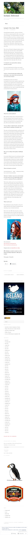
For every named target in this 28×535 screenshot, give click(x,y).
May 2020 (6, 348)
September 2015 (7, 364)
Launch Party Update (9, 274)
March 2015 (7, 372)
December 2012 (7, 418)
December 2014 (7, 377)
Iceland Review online (15, 248)
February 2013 (7, 415)
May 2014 (6, 389)
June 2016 (6, 352)
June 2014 (6, 387)
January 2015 (7, 376)
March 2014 (7, 393)
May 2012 (6, 430)
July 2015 (6, 365)
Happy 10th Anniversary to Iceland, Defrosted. (12, 328)
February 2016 (7, 355)
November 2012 (7, 420)
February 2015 (7, 374)
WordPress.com (7, 517)
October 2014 (7, 381)
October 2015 (7, 362)
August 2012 (7, 425)
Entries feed (7, 513)
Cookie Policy (24, 529)
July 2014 (6, 386)
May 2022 (6, 343)
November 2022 (7, 341)
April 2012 (7, 432)
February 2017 (7, 350)
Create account (7, 510)
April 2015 (7, 370)
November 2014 (7, 379)
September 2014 (7, 382)
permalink (10, 270)
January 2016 (7, 357)
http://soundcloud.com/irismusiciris (10, 244)
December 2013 (7, 398)
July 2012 (6, 427)
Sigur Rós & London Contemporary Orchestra (12, 327)
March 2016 (7, 353)
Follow (6, 449)
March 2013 (7, 413)
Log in (6, 512)
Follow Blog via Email (10, 441)
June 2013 (6, 408)
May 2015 (6, 369)
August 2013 (7, 405)
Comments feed (7, 515)
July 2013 (6, 406)
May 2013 (6, 410)
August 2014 (7, 384)
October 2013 (7, 401)
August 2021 (7, 345)
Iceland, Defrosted (11, 15)
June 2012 (6, 429)
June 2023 (6, 340)
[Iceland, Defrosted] (14, 13)
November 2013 (7, 399)
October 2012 (7, 422)
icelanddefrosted (12, 29)
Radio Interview (20, 274)
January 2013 (7, 417)
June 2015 (6, 367)
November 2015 (7, 360)
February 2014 (7, 394)
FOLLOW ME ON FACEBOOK (10, 436)
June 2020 (6, 346)
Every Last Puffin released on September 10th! (12, 333)
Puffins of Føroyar (8, 332)
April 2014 (7, 391)
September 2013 (7, 403)
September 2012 (7, 423)
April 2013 (7, 411)
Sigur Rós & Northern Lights (10, 330)
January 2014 (7, 396)
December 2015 (7, 358)
